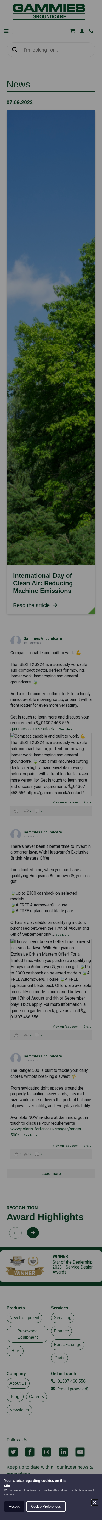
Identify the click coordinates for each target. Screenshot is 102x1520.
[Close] (95, 1502)
